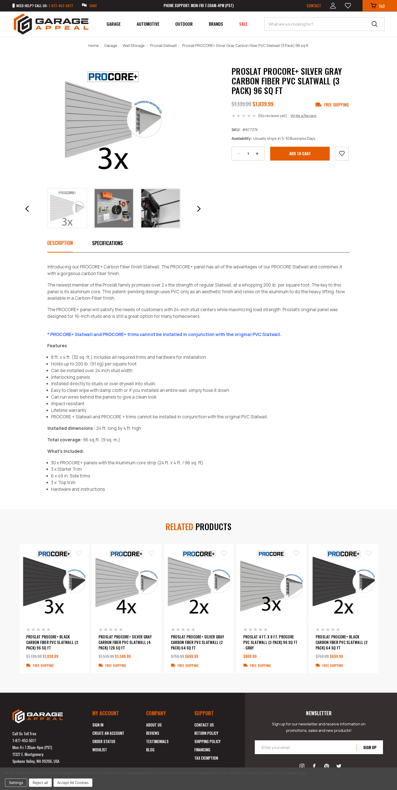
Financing (202, 750)
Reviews (152, 733)
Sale (243, 23)
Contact (314, 6)
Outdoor (184, 23)
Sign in (97, 725)
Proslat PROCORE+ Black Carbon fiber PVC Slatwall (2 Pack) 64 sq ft (342, 642)
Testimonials (157, 741)
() (382, 6)
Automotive (148, 23)
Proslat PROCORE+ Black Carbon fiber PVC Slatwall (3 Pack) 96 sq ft (52, 642)
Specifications (107, 243)
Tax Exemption (206, 758)
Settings (16, 782)
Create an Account (108, 733)
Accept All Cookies (73, 782)
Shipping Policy (207, 741)
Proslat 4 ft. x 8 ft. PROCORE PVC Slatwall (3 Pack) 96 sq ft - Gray (270, 642)
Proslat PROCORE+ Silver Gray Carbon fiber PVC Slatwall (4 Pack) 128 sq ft (125, 642)
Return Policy (206, 733)
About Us (154, 725)
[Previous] (27, 209)
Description (60, 242)
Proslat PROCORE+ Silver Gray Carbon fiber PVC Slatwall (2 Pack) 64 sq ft (197, 642)
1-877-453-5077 (24, 740)
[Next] (199, 209)
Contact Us (204, 725)
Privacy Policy (295, 772)
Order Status (103, 741)
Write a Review (304, 115)
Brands (216, 23)
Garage (114, 23)
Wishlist (99, 750)
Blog (150, 750)
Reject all (40, 782)
